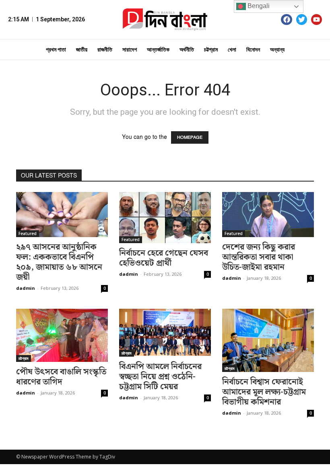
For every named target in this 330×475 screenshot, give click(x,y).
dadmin (25, 288)
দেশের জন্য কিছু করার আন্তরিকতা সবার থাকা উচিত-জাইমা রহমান (258, 257)
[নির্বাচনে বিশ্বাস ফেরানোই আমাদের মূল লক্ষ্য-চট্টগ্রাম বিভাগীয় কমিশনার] (268, 340)
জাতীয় (81, 49)
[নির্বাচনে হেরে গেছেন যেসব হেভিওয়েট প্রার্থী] (165, 217)
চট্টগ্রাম (211, 49)
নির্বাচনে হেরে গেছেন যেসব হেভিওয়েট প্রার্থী (163, 258)
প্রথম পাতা (56, 49)
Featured (28, 233)
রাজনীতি (104, 49)
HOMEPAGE (189, 137)
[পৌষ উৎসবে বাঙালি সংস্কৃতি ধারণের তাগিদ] (62, 335)
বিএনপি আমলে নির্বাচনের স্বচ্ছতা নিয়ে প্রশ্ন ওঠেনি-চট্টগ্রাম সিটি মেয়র (160, 377)
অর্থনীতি (186, 49)
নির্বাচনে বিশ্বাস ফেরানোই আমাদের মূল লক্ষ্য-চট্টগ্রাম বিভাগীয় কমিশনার (264, 392)
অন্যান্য (277, 49)
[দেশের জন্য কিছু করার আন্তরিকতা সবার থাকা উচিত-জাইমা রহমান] (268, 214)
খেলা (232, 49)
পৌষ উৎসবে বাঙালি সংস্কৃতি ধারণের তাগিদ (61, 377)
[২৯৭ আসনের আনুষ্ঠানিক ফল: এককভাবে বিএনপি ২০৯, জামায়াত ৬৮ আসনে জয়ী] (62, 215)
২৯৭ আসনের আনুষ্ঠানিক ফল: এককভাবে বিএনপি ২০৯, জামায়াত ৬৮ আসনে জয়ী (59, 262)
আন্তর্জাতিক (158, 49)
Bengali (258, 5)
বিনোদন (253, 49)
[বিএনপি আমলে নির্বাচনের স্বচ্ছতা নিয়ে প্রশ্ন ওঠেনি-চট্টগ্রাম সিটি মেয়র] (165, 333)
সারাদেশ (129, 49)
